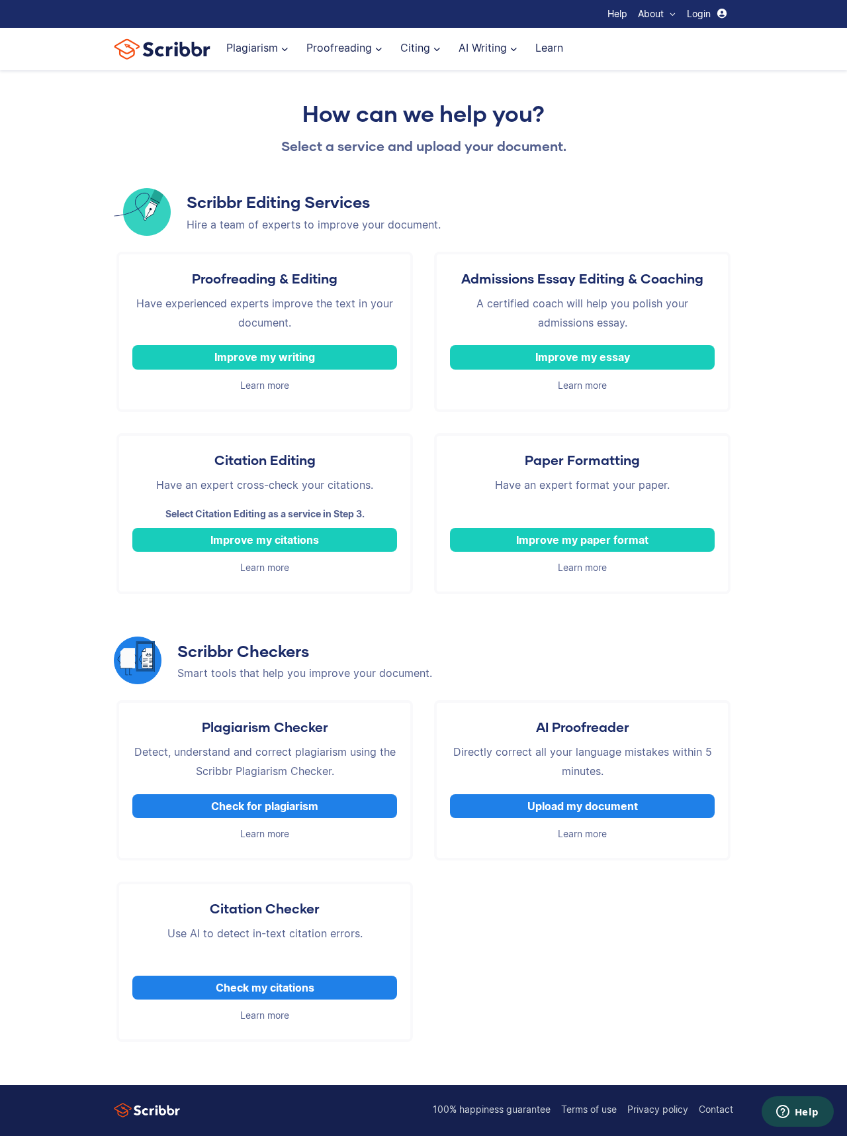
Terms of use (589, 1109)
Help (617, 13)
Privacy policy (657, 1109)
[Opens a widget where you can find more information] (797, 1112)
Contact (716, 1109)
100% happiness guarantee (492, 1109)
